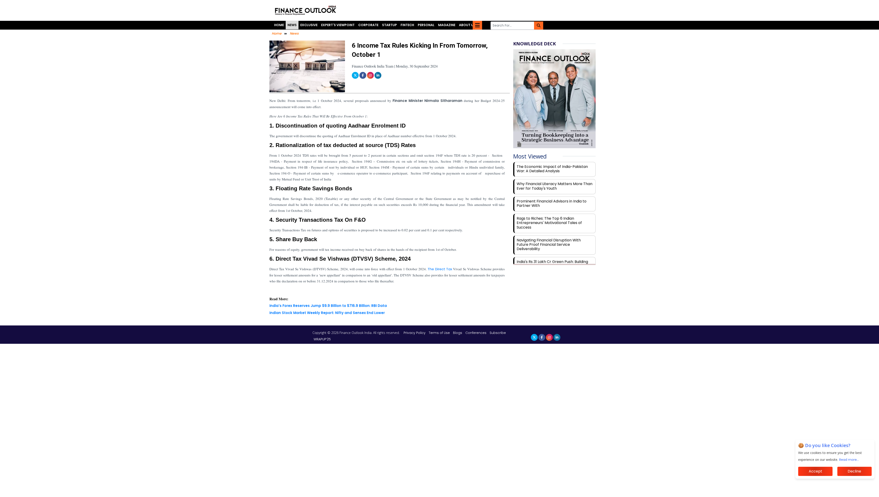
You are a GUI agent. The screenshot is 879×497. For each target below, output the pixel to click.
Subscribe (498, 332)
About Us (467, 25)
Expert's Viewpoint (338, 25)
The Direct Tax (439, 269)
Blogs (457, 332)
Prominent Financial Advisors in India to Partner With (551, 203)
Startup (389, 25)
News (292, 25)
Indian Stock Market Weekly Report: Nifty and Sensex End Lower (327, 312)
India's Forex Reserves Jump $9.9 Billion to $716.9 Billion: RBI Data (328, 305)
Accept (815, 471)
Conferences (475, 332)
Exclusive (308, 25)
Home (279, 25)
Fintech (407, 25)
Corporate (368, 25)
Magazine (446, 25)
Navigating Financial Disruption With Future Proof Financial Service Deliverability (549, 244)
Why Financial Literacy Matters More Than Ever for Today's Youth (554, 186)
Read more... (849, 459)
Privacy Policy (415, 332)
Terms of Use (440, 332)
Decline (854, 471)
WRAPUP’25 (322, 339)
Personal (426, 25)
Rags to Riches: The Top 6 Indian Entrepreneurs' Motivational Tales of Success (549, 223)
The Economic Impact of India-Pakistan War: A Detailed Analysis (552, 169)
